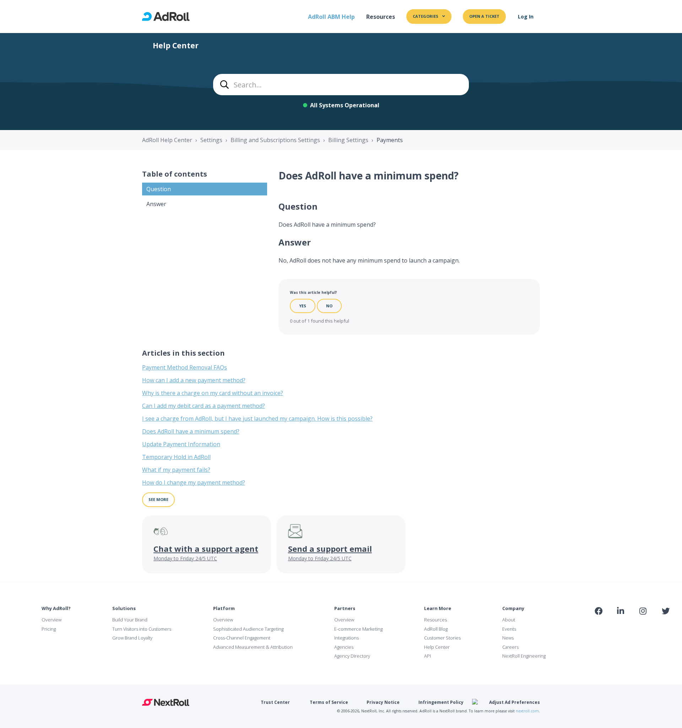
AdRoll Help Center (167, 140)
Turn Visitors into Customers (141, 629)
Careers (510, 647)
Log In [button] (526, 16)
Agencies (343, 647)
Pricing (49, 629)
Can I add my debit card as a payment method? (203, 406)
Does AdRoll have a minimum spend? (190, 431)
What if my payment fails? (176, 470)
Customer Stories (442, 638)
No (329, 305)
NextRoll (165, 702)
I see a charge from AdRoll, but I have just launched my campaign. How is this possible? (257, 418)
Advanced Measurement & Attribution (253, 647)
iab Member (598, 626)
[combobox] (341, 84)
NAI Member (631, 626)
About (508, 619)
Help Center (437, 647)
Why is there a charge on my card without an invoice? (212, 393)
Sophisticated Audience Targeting (248, 629)
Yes (302, 305)
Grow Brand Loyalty (132, 638)
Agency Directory (352, 656)
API (427, 656)
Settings (211, 140)
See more (158, 499)
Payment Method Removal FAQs (184, 367)
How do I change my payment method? (193, 482)
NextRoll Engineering (524, 656)
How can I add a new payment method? (193, 380)
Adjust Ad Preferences (514, 702)
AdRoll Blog (436, 629)
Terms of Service (329, 702)
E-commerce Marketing (358, 629)
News (508, 638)
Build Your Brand (129, 619)
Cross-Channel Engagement (241, 638)
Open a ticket (484, 16)
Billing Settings (348, 140)
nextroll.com (527, 710)
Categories (426, 16)
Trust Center (275, 702)
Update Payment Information (181, 444)
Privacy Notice (383, 702)
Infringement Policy (441, 702)
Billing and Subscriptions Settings (275, 140)
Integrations (346, 638)
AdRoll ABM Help (331, 17)
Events (509, 629)
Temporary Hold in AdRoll (176, 457)
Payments (390, 140)
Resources (380, 17)
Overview (51, 619)
